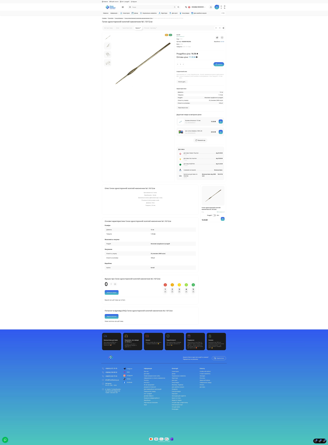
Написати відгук (111, 292)
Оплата (202, 385)
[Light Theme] (225, 6)
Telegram (129, 368)
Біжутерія (174, 393)
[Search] (175, 7)
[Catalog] (122, 7)
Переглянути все (183, 107)
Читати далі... (182, 82)
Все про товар (108, 28)
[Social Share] (223, 28)
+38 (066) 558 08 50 (197, 7)
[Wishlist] (222, 38)
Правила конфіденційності (152, 398)
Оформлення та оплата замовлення (154, 378)
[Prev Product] (216, 28)
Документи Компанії (150, 387)
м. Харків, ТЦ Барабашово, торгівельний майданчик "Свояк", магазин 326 (113, 390)
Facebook (129, 382)
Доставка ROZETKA (189, 164)
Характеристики (127, 28)
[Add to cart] (221, 121)
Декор (173, 373)
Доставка (146, 373)
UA (221, 6)
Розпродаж (175, 409)
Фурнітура (175, 378)
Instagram (130, 375)
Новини (105, 1)
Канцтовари (175, 382)
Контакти (146, 382)
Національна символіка (179, 376)
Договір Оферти (148, 396)
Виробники (147, 400)
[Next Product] (220, 28)
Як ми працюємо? (149, 385)
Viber (128, 372)
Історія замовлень (205, 373)
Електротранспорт (177, 404)
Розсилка (202, 378)
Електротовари (176, 391)
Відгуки (134, 1)
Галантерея (175, 371)
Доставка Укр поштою (190, 158)
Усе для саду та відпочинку (180, 402)
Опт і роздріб (125, 1)
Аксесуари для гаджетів (179, 396)
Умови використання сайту (152, 376)
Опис (117, 28)
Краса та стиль (176, 398)
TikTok (128, 379)
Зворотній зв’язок (205, 380)
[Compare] (217, 38)
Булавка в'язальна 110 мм (192, 120)
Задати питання (111, 316)
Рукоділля (174, 389)
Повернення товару (150, 391)
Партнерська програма (151, 402)
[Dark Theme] (225, 8)
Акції (145, 404)
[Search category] (130, 7)
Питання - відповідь (150, 28)
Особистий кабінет (205, 371)
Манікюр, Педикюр (177, 385)
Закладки (202, 376)
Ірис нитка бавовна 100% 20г (193, 131)
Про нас (146, 371)
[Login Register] (211, 7)
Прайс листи (114, 1)
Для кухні (174, 380)
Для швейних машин (178, 387)
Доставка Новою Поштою (191, 153)
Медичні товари (177, 400)
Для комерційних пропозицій (152, 389)
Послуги (146, 380)
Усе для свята (176, 407)
